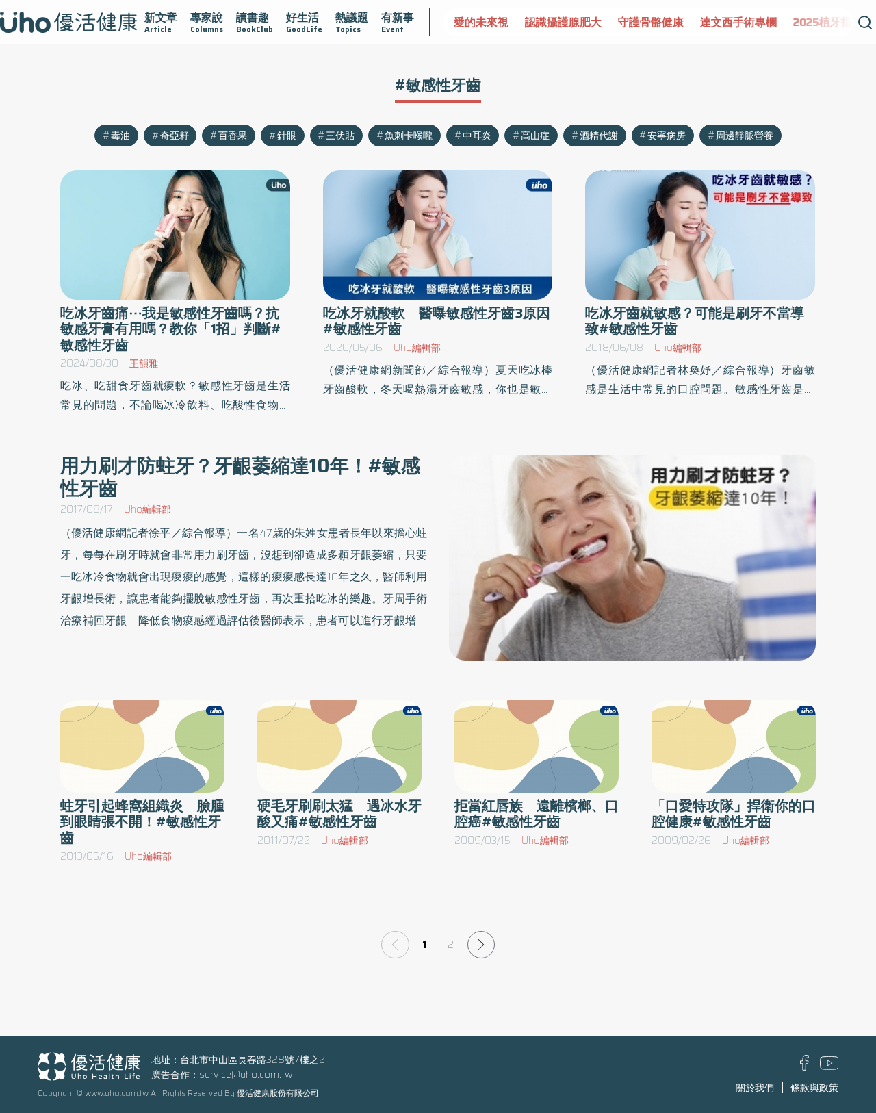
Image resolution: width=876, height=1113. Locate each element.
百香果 (232, 135)
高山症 (535, 135)
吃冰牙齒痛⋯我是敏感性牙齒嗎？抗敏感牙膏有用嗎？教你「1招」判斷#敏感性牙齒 (170, 329)
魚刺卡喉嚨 (409, 135)
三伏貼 (340, 135)
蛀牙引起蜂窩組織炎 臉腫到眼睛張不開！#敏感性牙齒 (142, 822)
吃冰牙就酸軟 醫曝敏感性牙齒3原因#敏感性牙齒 (436, 321)
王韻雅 (143, 363)
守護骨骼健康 (651, 22)
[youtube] (829, 1066)
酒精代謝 (599, 135)
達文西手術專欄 (738, 22)
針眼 (286, 135)
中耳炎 (477, 135)
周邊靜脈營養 (744, 135)
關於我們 (755, 1087)
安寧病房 (666, 135)
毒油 (120, 135)
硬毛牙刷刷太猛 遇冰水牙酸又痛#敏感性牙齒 (339, 814)
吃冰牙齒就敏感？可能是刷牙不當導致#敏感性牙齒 (694, 321)
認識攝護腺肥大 (563, 22)
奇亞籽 (174, 135)
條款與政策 (814, 1087)
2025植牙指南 (828, 22)
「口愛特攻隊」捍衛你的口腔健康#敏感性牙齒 (734, 814)
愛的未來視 (481, 22)
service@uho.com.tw (246, 1074)
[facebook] (804, 1067)
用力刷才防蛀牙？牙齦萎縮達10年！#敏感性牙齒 (240, 476)
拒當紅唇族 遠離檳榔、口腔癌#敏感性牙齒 (536, 814)
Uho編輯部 (417, 347)
